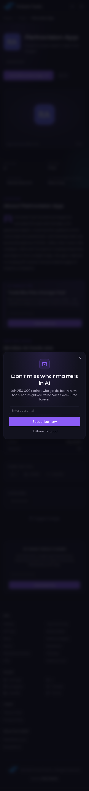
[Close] (80, 358)
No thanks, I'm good (44, 431)
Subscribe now (44, 421)
